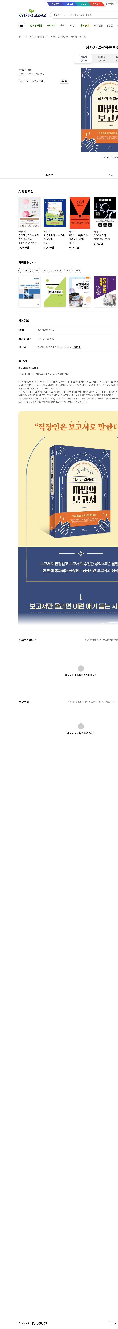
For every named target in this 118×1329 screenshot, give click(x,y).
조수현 (21, 69)
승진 (78, 271)
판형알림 (77, 347)
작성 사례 (25, 271)
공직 (68, 271)
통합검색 (57, 15)
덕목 (36, 271)
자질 (46, 271)
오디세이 (51, 25)
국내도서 (27, 36)
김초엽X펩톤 (36, 25)
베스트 (63, 25)
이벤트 (73, 25)
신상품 (109, 25)
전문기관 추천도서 (25, 374)
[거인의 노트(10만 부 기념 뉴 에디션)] (80, 223)
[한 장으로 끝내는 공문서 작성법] (55, 223)
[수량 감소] (111, 1323)
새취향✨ (85, 25)
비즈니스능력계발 (58, 36)
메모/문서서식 (77, 36)
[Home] (19, 36)
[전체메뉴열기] (21, 25)
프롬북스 (22, 74)
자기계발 (40, 36)
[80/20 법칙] (105, 221)
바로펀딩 (98, 25)
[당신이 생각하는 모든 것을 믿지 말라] (29, 223)
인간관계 (57, 271)
